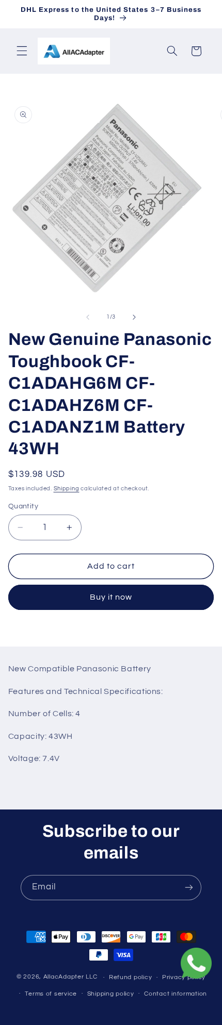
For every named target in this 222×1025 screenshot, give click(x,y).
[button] (22, 51)
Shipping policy (110, 994)
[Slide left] (87, 317)
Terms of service (51, 994)
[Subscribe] (189, 887)
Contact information (175, 994)
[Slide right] (134, 317)
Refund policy (130, 977)
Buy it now (111, 597)
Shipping (67, 488)
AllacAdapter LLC (70, 977)
